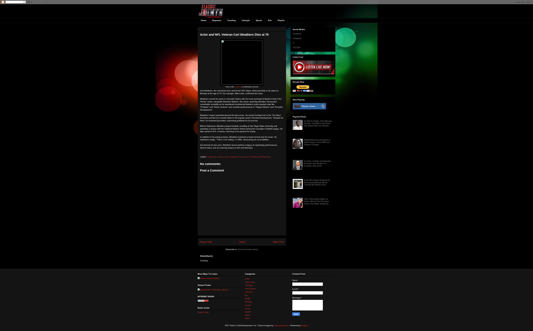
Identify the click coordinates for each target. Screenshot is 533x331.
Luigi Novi (238, 87)
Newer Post (206, 242)
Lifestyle (246, 20)
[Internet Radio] (203, 301)
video (247, 318)
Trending (231, 20)
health (209, 157)
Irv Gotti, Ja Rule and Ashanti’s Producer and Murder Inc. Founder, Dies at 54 (317, 163)
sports (245, 157)
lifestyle (248, 302)
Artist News (250, 282)
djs (246, 295)
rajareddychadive (281, 325)
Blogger (304, 325)
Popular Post (235, 157)
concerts (248, 292)
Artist (247, 279)
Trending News (264, 157)
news (226, 157)
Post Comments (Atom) (248, 249)
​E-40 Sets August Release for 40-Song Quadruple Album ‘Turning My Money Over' (317, 182)
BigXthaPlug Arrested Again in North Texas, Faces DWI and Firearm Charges (317, 142)
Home (203, 20)
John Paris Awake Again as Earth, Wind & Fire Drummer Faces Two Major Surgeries (316, 201)
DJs (270, 20)
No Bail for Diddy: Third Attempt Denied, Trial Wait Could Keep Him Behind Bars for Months (318, 123)
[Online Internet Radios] (209, 278)
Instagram (297, 38)
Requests (216, 20)
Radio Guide (203, 312)
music (247, 308)
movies (220, 157)
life (214, 157)
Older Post (278, 242)
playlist (248, 312)
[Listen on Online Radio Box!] (323, 106)
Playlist (281, 20)
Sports (259, 20)
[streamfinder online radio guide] (213, 290)
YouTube (297, 47)
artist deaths (250, 288)
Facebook (297, 34)
